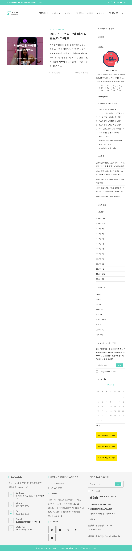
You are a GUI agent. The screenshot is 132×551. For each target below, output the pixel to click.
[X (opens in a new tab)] (108, 2)
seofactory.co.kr (24, 529)
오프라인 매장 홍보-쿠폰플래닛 (110, 140)
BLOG (52, 29)
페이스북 (99, 334)
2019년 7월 (100, 238)
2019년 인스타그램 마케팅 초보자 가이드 (68, 36)
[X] (101, 88)
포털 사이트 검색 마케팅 (108, 148)
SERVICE (100, 309)
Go (118, 484)
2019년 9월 (100, 228)
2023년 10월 (100, 223)
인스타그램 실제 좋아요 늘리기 (110, 125)
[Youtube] (52, 537)
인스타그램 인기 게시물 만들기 (110, 117)
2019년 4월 (100, 254)
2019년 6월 (100, 244)
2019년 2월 (100, 264)
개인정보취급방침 (57, 483)
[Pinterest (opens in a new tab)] (114, 2)
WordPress (90, 548)
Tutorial (99, 314)
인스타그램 (60, 29)
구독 (119, 365)
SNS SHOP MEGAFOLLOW (101, 509)
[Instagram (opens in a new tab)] (117, 2)
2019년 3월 (100, 259)
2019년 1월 (100, 269)
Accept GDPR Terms (107, 371)
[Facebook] (107, 88)
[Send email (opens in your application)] (124, 2)
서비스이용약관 (56, 488)
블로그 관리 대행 (105, 144)
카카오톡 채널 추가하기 (107, 435)
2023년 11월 (100, 218)
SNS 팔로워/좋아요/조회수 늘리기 (111, 129)
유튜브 (98, 324)
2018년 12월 (100, 274)
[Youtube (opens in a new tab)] (121, 2)
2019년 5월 (100, 249)
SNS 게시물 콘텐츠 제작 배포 (109, 132)
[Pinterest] (119, 88)
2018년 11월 (100, 279)
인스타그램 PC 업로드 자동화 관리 (111, 113)
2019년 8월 (100, 233)
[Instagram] (113, 88)
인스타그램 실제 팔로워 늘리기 (110, 121)
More (98, 299)
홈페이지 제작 (104, 136)
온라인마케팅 (101, 319)
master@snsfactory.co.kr (28, 521)
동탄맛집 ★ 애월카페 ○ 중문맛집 (108, 196)
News (98, 304)
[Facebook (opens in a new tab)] (111, 2)
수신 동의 (95, 490)
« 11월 (98, 425)
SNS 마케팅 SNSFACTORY (100, 504)
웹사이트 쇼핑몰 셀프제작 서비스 (102, 513)
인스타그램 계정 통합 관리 (108, 109)
